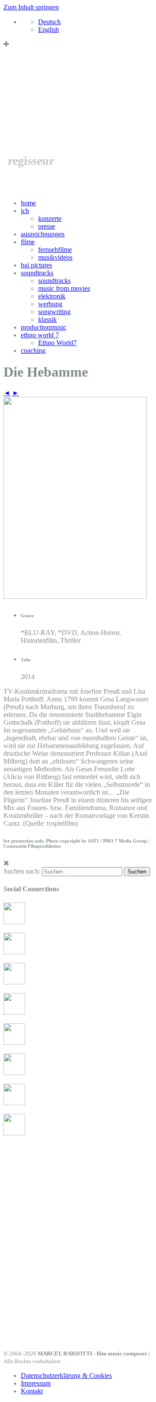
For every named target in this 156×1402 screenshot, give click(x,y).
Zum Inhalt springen (31, 7)
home (28, 203)
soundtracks (37, 273)
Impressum (36, 1383)
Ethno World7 (57, 342)
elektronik (51, 296)
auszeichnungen (43, 234)
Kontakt (32, 1391)
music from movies (64, 288)
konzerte (50, 218)
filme (28, 241)
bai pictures (36, 265)
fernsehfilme (55, 249)
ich (25, 210)
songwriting (54, 311)
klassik (47, 319)
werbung (50, 304)
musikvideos (55, 257)
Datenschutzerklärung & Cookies (66, 1375)
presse (46, 226)
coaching (33, 350)
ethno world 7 (40, 335)
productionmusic (43, 327)
